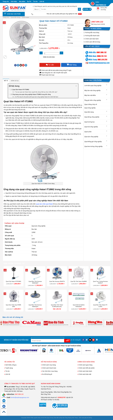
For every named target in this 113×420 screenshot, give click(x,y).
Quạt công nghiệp (90, 108)
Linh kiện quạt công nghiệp (92, 85)
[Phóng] (5, 57)
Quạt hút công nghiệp (91, 127)
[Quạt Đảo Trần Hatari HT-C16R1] (100, 296)
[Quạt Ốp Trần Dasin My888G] (79, 273)
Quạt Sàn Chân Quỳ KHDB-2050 (13, 305)
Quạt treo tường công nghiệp (93, 146)
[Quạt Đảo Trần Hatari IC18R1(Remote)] (57, 296)
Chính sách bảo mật (85, 374)
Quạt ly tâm (87, 131)
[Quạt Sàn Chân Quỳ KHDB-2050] (13, 296)
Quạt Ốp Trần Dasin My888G (79, 281)
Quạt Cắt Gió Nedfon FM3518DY (79, 305)
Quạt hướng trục (89, 122)
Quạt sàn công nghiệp (91, 136)
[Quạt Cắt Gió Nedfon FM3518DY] (79, 296)
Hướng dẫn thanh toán (92, 35)
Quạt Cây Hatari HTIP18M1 (13, 281)
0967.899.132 (97, 22)
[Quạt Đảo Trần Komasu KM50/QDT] (35, 296)
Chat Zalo (4, 402)
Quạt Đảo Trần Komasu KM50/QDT (35, 305)
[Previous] (4, 328)
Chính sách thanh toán (49, 368)
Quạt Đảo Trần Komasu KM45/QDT (35, 282)
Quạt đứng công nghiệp (91, 117)
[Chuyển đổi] (107, 85)
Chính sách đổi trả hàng (92, 42)
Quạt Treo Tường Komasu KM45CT (100, 282)
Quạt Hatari (25, 17)
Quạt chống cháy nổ (90, 104)
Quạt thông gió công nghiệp (93, 141)
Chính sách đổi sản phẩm (87, 368)
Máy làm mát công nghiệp (92, 90)
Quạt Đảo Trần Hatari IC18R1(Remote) (57, 305)
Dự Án (29, 1)
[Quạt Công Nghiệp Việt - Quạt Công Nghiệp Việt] (16, 7)
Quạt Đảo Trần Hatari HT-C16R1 (100, 305)
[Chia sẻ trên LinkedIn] (26, 65)
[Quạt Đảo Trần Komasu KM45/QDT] (35, 273)
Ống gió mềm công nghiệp (92, 100)
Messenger (4, 408)
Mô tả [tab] (6, 80)
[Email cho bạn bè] (21, 65)
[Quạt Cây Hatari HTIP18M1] (13, 273)
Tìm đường (4, 397)
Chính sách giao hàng (85, 365)
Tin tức (35, 1)
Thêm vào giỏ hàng (49, 57)
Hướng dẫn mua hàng (92, 32)
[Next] (9, 56)
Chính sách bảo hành (92, 39)
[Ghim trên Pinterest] (23, 65)
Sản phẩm (22, 1)
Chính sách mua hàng (49, 365)
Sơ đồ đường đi (47, 374)
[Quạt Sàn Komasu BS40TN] (57, 273)
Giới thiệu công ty (10, 365)
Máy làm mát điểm (90, 95)
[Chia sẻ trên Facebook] (15, 65)
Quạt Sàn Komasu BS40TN (57, 281)
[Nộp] (79, 9)
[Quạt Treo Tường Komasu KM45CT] (100, 273)
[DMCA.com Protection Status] (42, 404)
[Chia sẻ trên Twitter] (18, 65)
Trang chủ (6, 1)
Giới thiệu (14, 1)
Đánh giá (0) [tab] (14, 80)
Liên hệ (42, 1)
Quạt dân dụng (15, 17)
